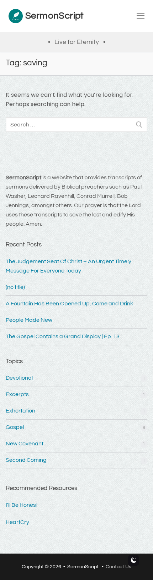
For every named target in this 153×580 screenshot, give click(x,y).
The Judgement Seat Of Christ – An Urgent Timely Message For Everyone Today (68, 266)
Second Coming (26, 460)
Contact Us (118, 566)
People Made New (29, 320)
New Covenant (24, 443)
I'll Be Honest (22, 505)
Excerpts (17, 394)
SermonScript (54, 15)
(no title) (15, 287)
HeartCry (17, 522)
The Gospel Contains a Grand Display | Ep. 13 (63, 336)
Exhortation (20, 411)
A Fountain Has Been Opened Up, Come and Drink (69, 303)
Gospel (15, 427)
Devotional (19, 378)
